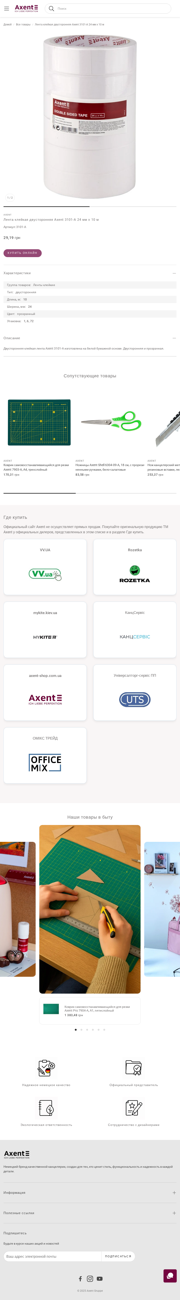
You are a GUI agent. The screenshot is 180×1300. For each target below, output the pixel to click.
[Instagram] (90, 1279)
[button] (108, 8)
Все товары (23, 24)
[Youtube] (100, 1279)
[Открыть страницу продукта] (40, 421)
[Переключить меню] (7, 8)
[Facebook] (80, 1279)
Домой (8, 24)
